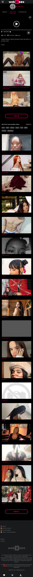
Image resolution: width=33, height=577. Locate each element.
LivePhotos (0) (22, 12)
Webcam (4, 12)
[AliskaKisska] (13, 7)
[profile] (20, 575)
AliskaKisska (19, 6)
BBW (25, 127)
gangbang (10, 130)
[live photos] (12, 575)
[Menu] (3, 2)
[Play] (2, 32)
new (3, 127)
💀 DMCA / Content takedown (8, 532)
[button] (16, 24)
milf (22, 127)
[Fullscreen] (30, 17)
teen (7, 127)
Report (18, 35)
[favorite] (4, 575)
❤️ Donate (3, 526)
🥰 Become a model (6, 528)
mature (4, 130)
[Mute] (10, 32)
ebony (12, 127)
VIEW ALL (28, 124)
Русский (3, 541)
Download (11, 35)
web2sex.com (12, 570)
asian (17, 127)
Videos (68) (13, 12)
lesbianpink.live (20, 570)
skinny (3, 44)
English (2, 539)
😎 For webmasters (6, 530)
